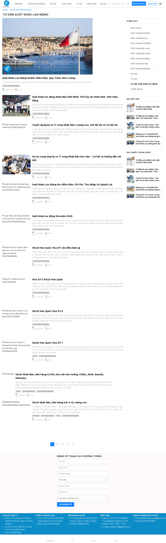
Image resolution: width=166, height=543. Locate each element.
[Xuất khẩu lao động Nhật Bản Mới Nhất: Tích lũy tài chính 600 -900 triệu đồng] (16, 105)
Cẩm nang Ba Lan (139, 38)
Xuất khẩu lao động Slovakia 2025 (52, 216)
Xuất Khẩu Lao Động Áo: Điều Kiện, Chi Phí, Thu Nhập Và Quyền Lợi (72, 184)
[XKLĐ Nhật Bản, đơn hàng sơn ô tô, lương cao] (16, 419)
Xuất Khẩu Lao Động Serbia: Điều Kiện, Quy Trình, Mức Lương (38, 78)
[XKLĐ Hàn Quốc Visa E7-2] (16, 323)
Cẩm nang (66, 4)
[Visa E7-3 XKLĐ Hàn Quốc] (16, 292)
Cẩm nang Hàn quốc (141, 53)
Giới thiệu (18, 4)
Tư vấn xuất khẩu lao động (11, 86)
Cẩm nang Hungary (140, 58)
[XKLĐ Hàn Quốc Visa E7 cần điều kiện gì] (16, 260)
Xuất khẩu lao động (36, 4)
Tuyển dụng (91, 4)
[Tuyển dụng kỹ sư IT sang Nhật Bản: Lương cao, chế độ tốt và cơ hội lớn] (16, 137)
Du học (53, 4)
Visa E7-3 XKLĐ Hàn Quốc (47, 279)
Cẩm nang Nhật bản (28, 391)
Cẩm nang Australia (140, 33)
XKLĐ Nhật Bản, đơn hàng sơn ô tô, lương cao (59, 402)
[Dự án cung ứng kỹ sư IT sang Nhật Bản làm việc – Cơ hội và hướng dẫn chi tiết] (16, 164)
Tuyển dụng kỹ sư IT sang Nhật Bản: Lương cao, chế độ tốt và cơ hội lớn (75, 125)
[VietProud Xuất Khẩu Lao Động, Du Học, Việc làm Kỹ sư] (7, 3)
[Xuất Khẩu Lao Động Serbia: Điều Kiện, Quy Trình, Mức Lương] (47, 46)
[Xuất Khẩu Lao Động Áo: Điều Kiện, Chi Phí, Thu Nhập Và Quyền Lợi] (16, 197)
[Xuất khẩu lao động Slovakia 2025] (16, 228)
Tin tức (80, 4)
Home (5, 10)
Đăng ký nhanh (139, 4)
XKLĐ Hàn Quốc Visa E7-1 (47, 342)
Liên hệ (103, 4)
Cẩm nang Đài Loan (140, 48)
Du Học (134, 74)
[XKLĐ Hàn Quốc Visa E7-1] (16, 355)
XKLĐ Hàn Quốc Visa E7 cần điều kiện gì (56, 247)
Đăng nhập (152, 4)
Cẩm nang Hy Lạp (139, 63)
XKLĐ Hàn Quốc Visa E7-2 (47, 311)
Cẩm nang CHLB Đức (141, 43)
